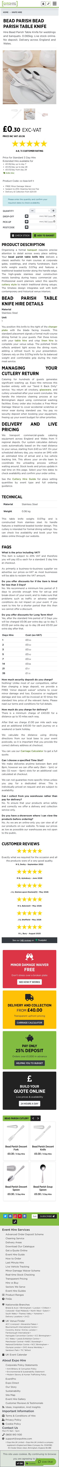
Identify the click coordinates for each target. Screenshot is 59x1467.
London (36, 1308)
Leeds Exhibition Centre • (28, 1338)
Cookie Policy (13, 1423)
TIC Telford (26, 1350)
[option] (16, 1133)
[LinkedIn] (24, 1216)
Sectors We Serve (15, 1286)
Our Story (11, 1386)
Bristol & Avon (12, 1308)
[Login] (43, 3)
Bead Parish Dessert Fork (16, 1148)
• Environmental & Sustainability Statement (25, 1371)
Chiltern (45, 1308)
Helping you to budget (29, 1063)
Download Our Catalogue (20, 1246)
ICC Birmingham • (43, 1335)
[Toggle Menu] (54, 3)
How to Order (13, 1258)
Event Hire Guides (16, 1290)
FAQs (9, 1298)
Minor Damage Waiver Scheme (23, 1270)
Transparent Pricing (16, 1278)
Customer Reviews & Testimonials (24, 1403)
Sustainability (13, 1390)
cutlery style (9, 284)
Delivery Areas (14, 1242)
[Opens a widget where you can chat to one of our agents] (45, 1462)
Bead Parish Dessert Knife (43, 1148)
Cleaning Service (15, 1238)
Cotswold (10, 1311)
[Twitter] (5, 1216)
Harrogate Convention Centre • (20, 1335)
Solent (46, 1311)
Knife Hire (9, 173)
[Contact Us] (48, 3)
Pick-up (7, 221)
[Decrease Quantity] (32, 211)
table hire (21, 340)
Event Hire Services (16, 1229)
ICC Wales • (11, 1338)
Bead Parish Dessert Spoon (16, 1188)
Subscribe (46, 1216)
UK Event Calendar (16, 1354)
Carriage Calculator (32, 751)
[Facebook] (10, 1216)
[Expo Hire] (9, 3)
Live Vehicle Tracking (17, 1266)
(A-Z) (26, 1316)
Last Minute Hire (15, 1262)
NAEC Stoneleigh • (34, 1341)
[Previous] (33, 1118)
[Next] (38, 1118)
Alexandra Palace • (29, 1324)
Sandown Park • (13, 1350)
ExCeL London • (29, 1330)
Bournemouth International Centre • (22, 1327)
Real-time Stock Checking (20, 1274)
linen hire (47, 340)
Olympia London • (14, 1347)
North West (36, 1311)
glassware (45, 389)
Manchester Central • (15, 1341)
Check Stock (22, 235)
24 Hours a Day (29, 1103)
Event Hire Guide (15, 1254)
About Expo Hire (14, 1360)
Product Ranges (15, 1294)
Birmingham (25, 1308)
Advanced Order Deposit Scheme (25, 1234)
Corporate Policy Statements (22, 1365)
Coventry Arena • (14, 1330)
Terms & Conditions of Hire (21, 1415)
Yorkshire (38, 1313)
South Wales (11, 1313)
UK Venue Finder (15, 1320)
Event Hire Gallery (16, 1399)
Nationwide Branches (18, 1304)
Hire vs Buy (12, 1282)
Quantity (8, 211)
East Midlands (22, 1311)
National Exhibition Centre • (18, 1344)
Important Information (18, 1411)
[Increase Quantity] (53, 211)
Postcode (8, 227)
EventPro (11, 1378)
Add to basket (45, 235)
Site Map (10, 1395)
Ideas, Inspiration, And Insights (23, 1407)
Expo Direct (12, 1382)
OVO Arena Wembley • (33, 1347)
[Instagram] (15, 1216)
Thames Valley (25, 1313)
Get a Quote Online (16, 1250)
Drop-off (8, 216)
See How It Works (29, 982)
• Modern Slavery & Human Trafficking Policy (26, 1374)
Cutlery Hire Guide (24, 479)
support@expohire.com (19, 1438)
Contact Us (10, 1428)
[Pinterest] (20, 1216)
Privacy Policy (13, 1419)
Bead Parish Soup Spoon (43, 1188)
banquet (32, 249)
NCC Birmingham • (40, 1344)
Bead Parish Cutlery (17, 1118)
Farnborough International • (18, 1333)
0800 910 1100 (14, 1434)
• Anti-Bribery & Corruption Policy (21, 1369)
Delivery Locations (14, 1316)
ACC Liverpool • (13, 1324)
